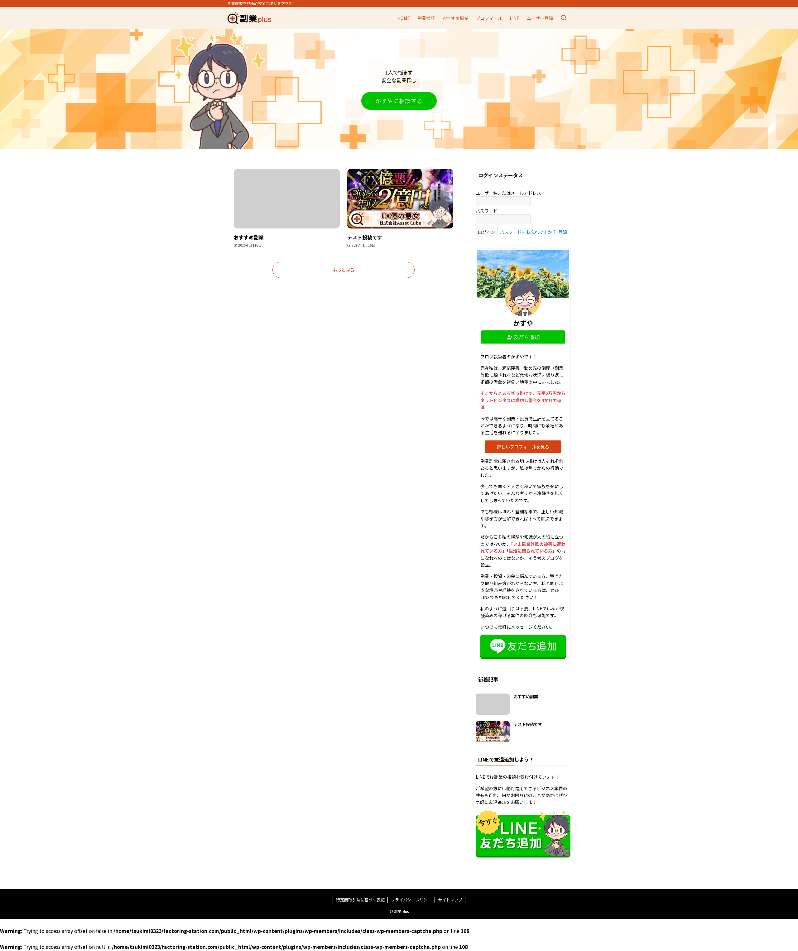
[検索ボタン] (563, 18)
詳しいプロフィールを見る (523, 447)
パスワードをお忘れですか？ (528, 232)
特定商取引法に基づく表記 (360, 900)
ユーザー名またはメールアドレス (508, 193)
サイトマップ (450, 900)
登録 (562, 232)
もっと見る (343, 270)
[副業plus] (249, 18)
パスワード (487, 211)
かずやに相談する (399, 101)
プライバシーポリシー (411, 900)
